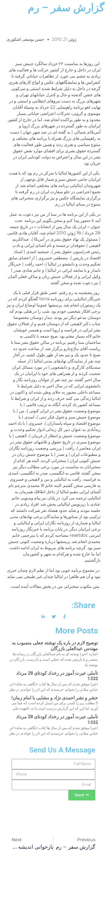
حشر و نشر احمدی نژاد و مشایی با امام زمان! (54, 697)
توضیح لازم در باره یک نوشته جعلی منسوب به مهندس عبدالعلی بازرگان (55, 645)
